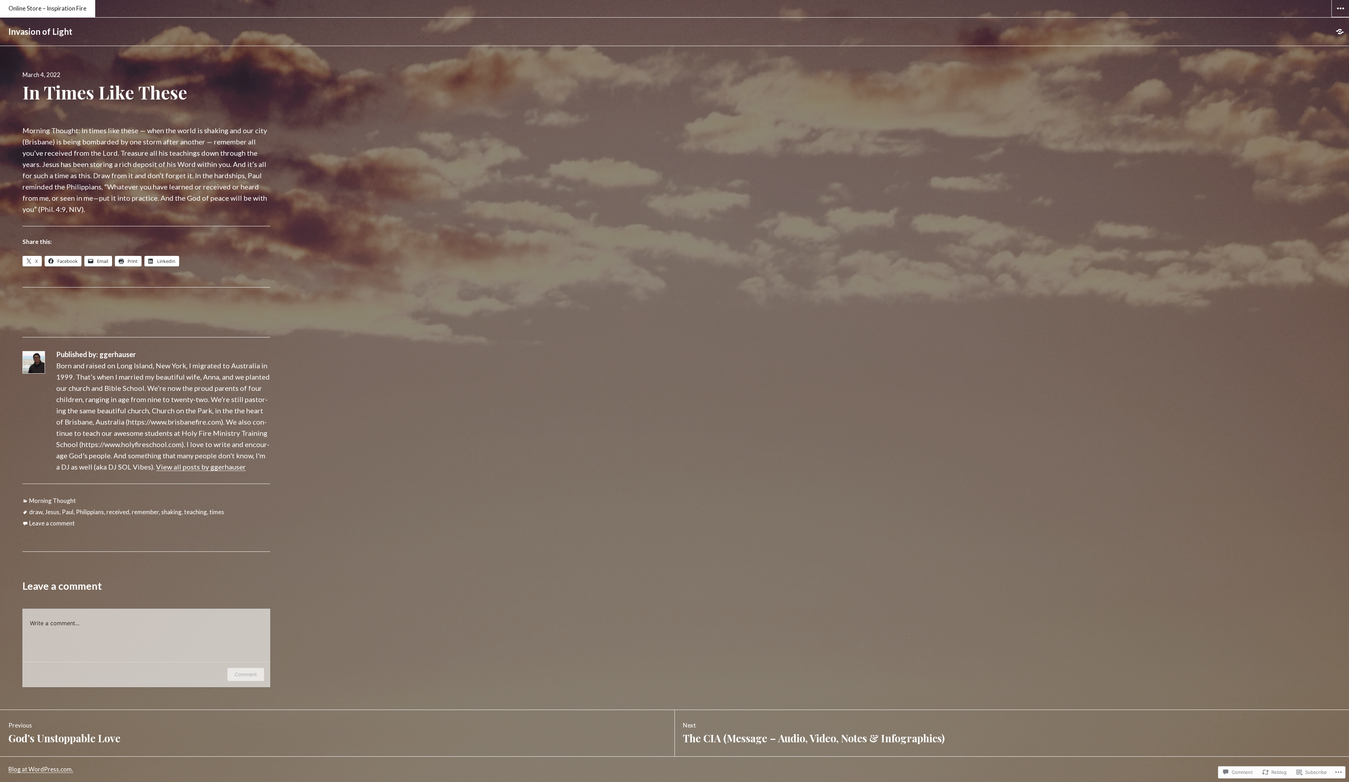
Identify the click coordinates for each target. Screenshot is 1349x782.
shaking (171, 512)
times (216, 512)
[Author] (1340, 31)
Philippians (90, 512)
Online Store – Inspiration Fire (47, 8)
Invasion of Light (40, 31)
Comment (246, 674)
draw (36, 512)
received (117, 512)
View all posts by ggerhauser (201, 467)
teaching (195, 512)
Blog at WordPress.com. (40, 769)
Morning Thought (52, 500)
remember (145, 512)
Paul (67, 512)
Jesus (52, 512)
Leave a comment (52, 523)
